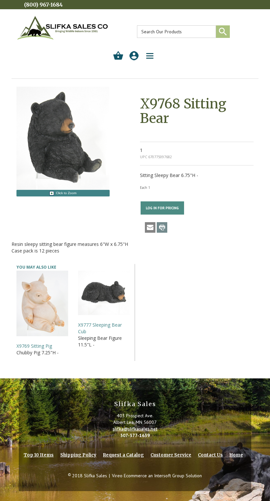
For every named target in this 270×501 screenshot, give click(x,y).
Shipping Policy (78, 455)
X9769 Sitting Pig (34, 346)
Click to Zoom (66, 193)
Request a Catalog (123, 455)
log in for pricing (162, 208)
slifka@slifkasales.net (135, 429)
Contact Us (210, 455)
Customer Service (170, 455)
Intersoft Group (169, 476)
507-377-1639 (135, 435)
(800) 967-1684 (43, 4)
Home (236, 455)
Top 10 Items (39, 455)
